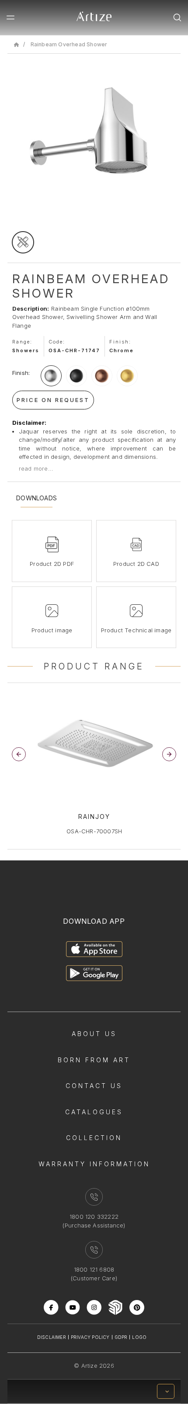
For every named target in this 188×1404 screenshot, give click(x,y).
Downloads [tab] (36, 498)
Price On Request (53, 399)
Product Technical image (136, 630)
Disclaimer (51, 1337)
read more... (36, 468)
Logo (139, 1337)
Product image (52, 630)
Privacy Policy (90, 1337)
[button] (169, 754)
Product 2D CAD (136, 563)
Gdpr (121, 1337)
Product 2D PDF (52, 563)
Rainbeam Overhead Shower (69, 44)
